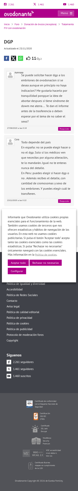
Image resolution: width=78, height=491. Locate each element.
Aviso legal (13, 306)
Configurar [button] (17, 271)
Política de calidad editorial (23, 312)
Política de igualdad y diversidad (26, 283)
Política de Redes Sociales (22, 295)
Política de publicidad (19, 329)
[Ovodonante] (19, 13)
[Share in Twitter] (13, 58)
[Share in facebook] (6, 58)
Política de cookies (18, 323)
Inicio (7, 24)
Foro (17, 24)
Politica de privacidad (19, 317)
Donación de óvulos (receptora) (40, 24)
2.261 (11, 4)
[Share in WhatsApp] (20, 58)
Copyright (12, 340)
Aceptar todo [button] (18, 262)
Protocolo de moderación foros (25, 334)
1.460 (71, 4)
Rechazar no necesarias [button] (45, 262)
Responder (64, 129)
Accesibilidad (15, 289)
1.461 (40, 4)
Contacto (12, 300)
